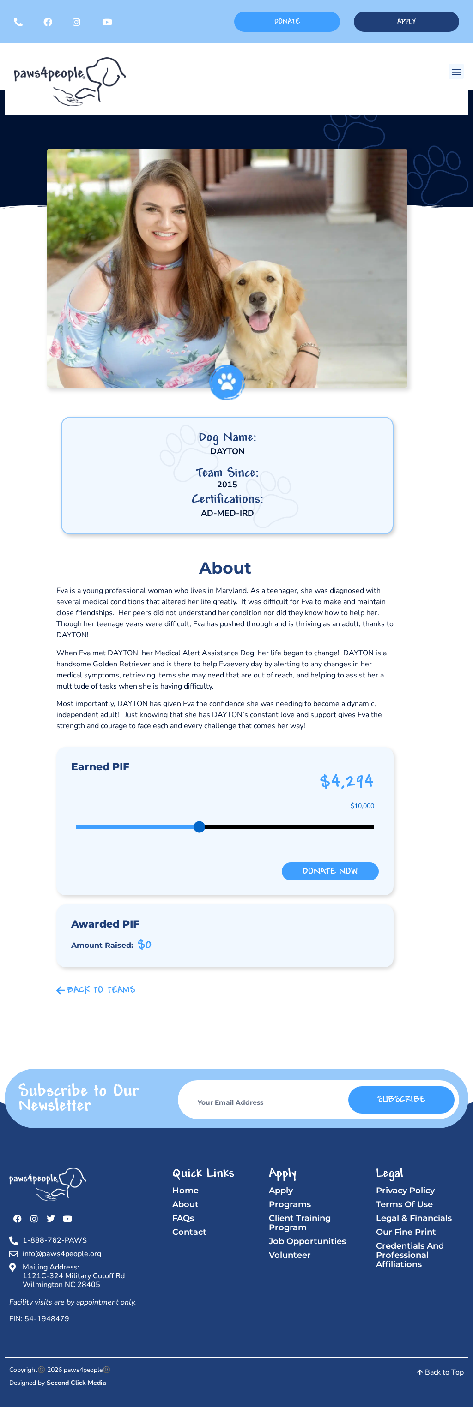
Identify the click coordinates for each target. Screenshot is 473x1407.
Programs (290, 1204)
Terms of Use (404, 1204)
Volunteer (290, 1255)
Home (185, 1190)
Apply (281, 1190)
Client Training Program (300, 1223)
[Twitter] (50, 1218)
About (185, 1204)
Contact (189, 1232)
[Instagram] (34, 1218)
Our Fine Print (406, 1232)
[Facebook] (17, 1218)
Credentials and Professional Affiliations (410, 1255)
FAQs (183, 1218)
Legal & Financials (414, 1218)
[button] (456, 71)
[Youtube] (67, 1218)
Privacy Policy (405, 1190)
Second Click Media (76, 1382)
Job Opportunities (307, 1241)
